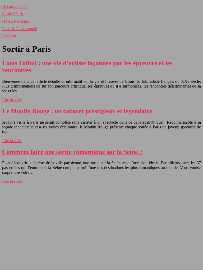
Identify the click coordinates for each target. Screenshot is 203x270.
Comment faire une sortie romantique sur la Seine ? (72, 151)
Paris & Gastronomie (19, 28)
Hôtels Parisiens (15, 21)
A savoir (9, 36)
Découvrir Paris (15, 6)
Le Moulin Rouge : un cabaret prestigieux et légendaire (77, 111)
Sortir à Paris (13, 14)
